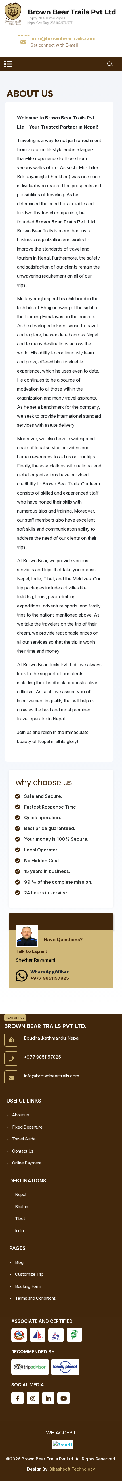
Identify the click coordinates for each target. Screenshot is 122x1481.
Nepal (20, 1194)
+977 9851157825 (49, 978)
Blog (19, 1262)
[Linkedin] (48, 1398)
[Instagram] (33, 1398)
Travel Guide (23, 1139)
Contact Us (22, 1151)
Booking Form (28, 1286)
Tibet (20, 1218)
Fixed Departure (27, 1127)
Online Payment (26, 1163)
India (19, 1230)
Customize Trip (29, 1274)
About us (20, 1115)
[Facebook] (17, 1398)
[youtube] (63, 1398)
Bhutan (21, 1206)
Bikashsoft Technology (72, 1469)
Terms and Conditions (35, 1298)
